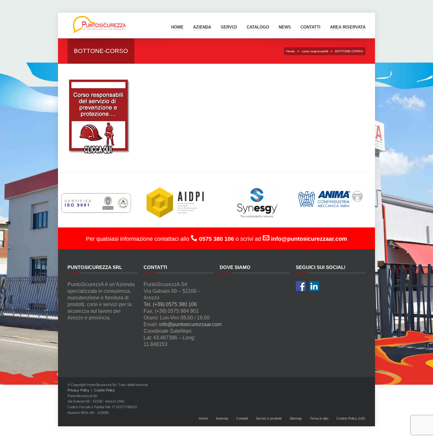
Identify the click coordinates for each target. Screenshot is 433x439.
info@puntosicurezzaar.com (190, 324)
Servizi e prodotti (268, 418)
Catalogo (258, 27)
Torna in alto (319, 418)
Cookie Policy (104, 390)
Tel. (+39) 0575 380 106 (170, 304)
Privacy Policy (78, 390)
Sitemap (295, 418)
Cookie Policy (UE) (350, 418)
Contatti (242, 418)
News (285, 27)
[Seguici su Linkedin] (314, 286)
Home (177, 27)
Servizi (229, 27)
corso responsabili (315, 51)
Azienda (202, 27)
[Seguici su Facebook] (301, 286)
